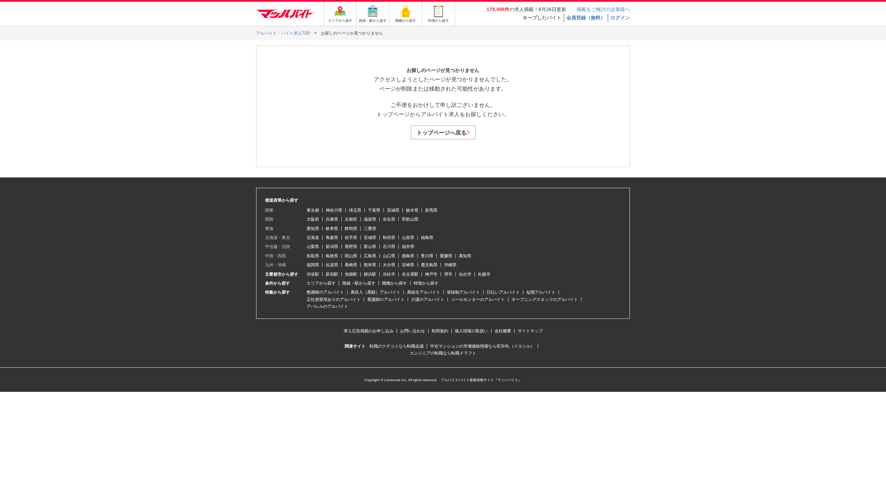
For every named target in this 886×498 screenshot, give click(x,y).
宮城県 (370, 237)
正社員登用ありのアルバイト (334, 299)
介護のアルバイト (427, 299)
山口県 (389, 255)
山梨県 (313, 246)
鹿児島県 (429, 264)
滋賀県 (370, 219)
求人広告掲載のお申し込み (369, 331)
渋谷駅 (313, 274)
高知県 (465, 255)
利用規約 (440, 331)
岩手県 (351, 237)
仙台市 (465, 274)
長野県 (351, 246)
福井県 (408, 246)
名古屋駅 (410, 274)
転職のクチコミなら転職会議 (397, 346)
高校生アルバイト (423, 292)
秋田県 (389, 237)
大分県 (389, 264)
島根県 (332, 255)
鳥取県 (313, 255)
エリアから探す (321, 283)
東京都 (313, 210)
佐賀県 (332, 264)
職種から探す (394, 283)
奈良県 (389, 219)
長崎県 (351, 264)
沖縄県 (450, 264)
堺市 (448, 274)
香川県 (427, 255)
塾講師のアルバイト (325, 292)
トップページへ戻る (442, 133)
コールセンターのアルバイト (478, 299)
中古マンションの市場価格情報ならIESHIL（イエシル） (482, 346)
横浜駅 (370, 274)
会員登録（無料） (586, 17)
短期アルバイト (540, 292)
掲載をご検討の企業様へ (603, 9)
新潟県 (332, 246)
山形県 (408, 237)
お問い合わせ (412, 331)
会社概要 (503, 331)
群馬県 (431, 210)
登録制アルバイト (463, 292)
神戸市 (431, 274)
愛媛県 (446, 255)
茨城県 (393, 210)
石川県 (389, 246)
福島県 (427, 237)
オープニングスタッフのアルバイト (545, 299)
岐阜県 (332, 228)
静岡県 (351, 228)
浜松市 (389, 274)
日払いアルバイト (503, 292)
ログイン (620, 17)
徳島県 (408, 255)
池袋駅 (351, 274)
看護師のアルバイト (386, 299)
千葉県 (374, 210)
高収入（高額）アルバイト (375, 292)
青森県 (332, 237)
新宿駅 (332, 274)
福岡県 (313, 264)
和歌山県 (410, 219)
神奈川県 (334, 210)
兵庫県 (332, 219)
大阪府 (313, 219)
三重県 (370, 228)
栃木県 (412, 210)
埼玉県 (355, 210)
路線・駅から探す (359, 283)
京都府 (351, 219)
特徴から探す (426, 283)
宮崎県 (408, 264)
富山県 (370, 246)
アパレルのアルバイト (327, 306)
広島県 (370, 255)
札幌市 (484, 274)
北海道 (313, 237)
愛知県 (313, 228)
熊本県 (370, 264)
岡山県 (351, 255)
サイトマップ (530, 331)
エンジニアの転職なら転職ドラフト (443, 353)
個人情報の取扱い (471, 331)
